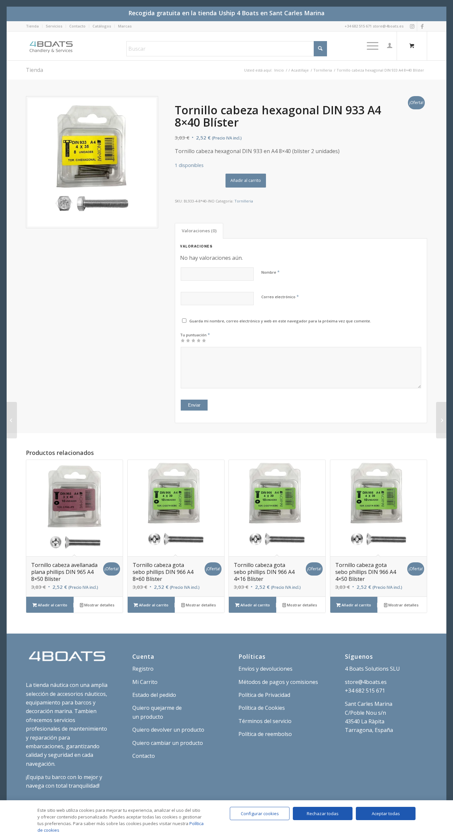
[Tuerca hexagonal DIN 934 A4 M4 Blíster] (12, 420)
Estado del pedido (154, 695)
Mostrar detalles (98, 604)
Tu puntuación (195, 335)
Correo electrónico (280, 297)
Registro (143, 668)
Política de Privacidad (264, 695)
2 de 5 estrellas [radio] (185, 340)
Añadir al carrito (245, 180)
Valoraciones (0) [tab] (199, 231)
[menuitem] (34, 26)
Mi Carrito (145, 682)
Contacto (77, 26)
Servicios (54, 26)
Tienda (32, 26)
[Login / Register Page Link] (390, 45)
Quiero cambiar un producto (167, 743)
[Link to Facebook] (422, 26)
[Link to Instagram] (412, 26)
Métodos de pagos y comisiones (278, 682)
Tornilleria (243, 200)
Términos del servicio (264, 721)
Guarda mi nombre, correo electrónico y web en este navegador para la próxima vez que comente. (280, 320)
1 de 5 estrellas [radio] (182, 340)
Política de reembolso (265, 734)
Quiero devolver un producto (168, 729)
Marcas (125, 26)
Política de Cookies (261, 707)
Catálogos (102, 26)
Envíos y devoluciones (265, 668)
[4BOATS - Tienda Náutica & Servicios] (52, 45)
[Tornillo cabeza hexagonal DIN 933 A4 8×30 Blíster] (441, 420)
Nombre (270, 272)
